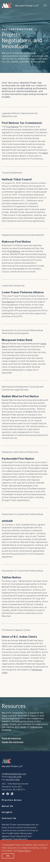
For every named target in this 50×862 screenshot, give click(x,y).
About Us (7, 806)
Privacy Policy (24, 851)
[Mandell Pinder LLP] (20, 5)
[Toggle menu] (45, 5)
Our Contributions (17, 29)
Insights (7, 812)
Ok (7, 856)
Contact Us (9, 818)
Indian (45, 153)
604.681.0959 (13, 780)
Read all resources (11, 738)
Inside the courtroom (12, 742)
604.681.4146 (14, 777)
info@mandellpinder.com (14, 774)
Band (4, 347)
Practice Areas (12, 800)
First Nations (12, 127)
